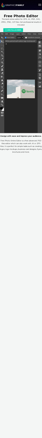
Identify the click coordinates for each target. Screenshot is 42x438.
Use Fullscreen (14, 30)
